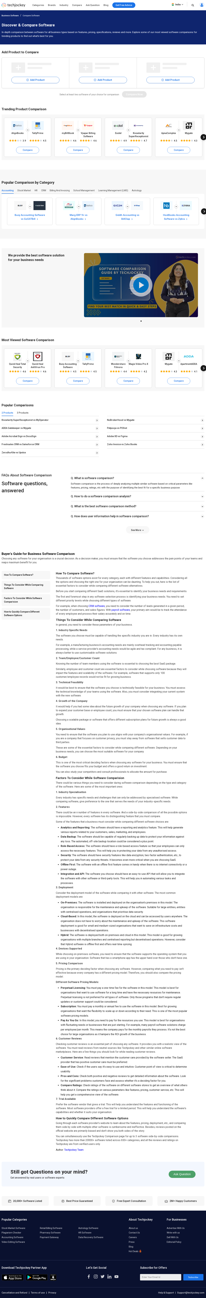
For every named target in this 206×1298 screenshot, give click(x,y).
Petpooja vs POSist (117, 428)
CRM (43, 190)
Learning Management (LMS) (113, 190)
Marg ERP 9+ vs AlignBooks (78, 217)
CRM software (97, 606)
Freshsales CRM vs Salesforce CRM (20, 444)
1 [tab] (141, 320)
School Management (84, 190)
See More (136, 530)
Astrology (137, 190)
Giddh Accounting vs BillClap (127, 217)
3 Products (22, 412)
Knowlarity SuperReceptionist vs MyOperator (25, 420)
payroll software (121, 609)
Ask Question (93, 5)
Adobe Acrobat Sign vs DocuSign (19, 436)
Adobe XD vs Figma (117, 436)
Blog (105, 5)
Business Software (10, 15)
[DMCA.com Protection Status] (53, 1279)
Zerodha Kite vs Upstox (14, 452)
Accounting (8, 190)
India (178, 4)
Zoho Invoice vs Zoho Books (122, 444)
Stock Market (24, 190)
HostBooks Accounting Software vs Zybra (176, 217)
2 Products (7, 412)
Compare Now (134, 94)
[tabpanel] (141, 285)
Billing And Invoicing (60, 190)
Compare (77, 5)
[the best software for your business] (13, 6)
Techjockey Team (74, 1149)
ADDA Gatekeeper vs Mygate (16, 428)
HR (36, 190)
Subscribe (193, 1277)
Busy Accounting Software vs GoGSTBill (30, 217)
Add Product (37, 79)
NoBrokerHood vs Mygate (120, 420)
